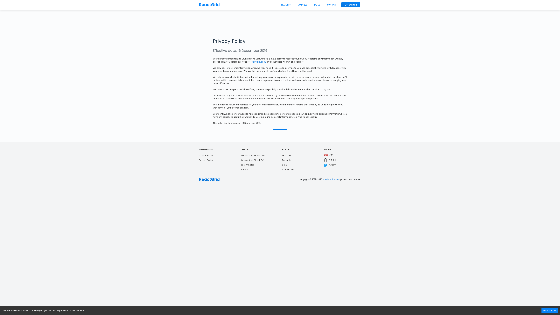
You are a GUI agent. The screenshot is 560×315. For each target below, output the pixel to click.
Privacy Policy (206, 160)
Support (331, 4)
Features (286, 4)
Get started (351, 4)
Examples (302, 4)
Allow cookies (549, 310)
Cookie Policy (206, 155)
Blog (284, 164)
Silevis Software (330, 179)
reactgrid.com (258, 61)
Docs (317, 4)
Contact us (288, 169)
